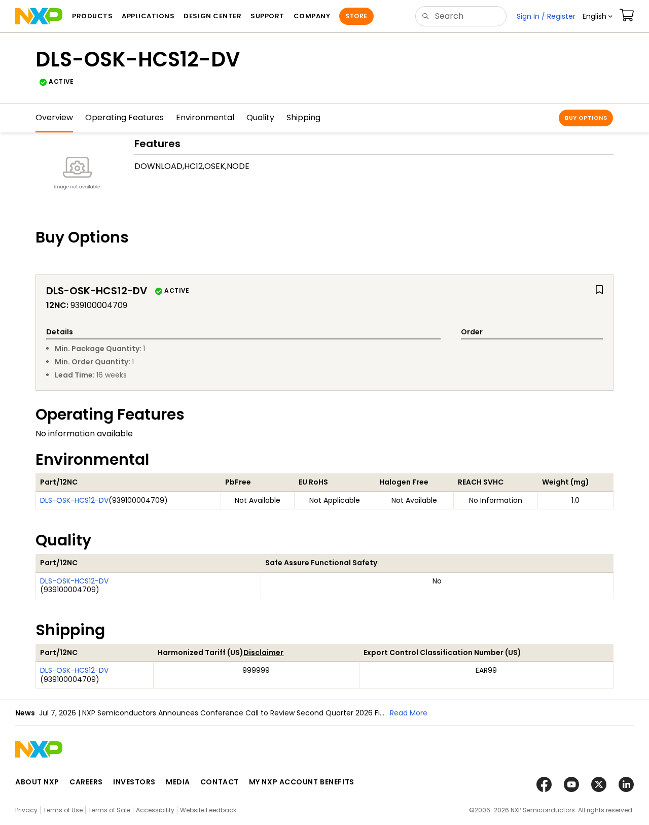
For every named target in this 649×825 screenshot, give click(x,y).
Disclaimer (263, 652)
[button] (597, 16)
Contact (219, 782)
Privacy (26, 810)
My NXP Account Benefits (301, 782)
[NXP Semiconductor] (38, 16)
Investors (134, 782)
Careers (86, 782)
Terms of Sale (109, 810)
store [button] (356, 16)
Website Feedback (208, 810)
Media (178, 782)
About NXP (37, 782)
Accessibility (155, 810)
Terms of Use (63, 810)
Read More (408, 713)
